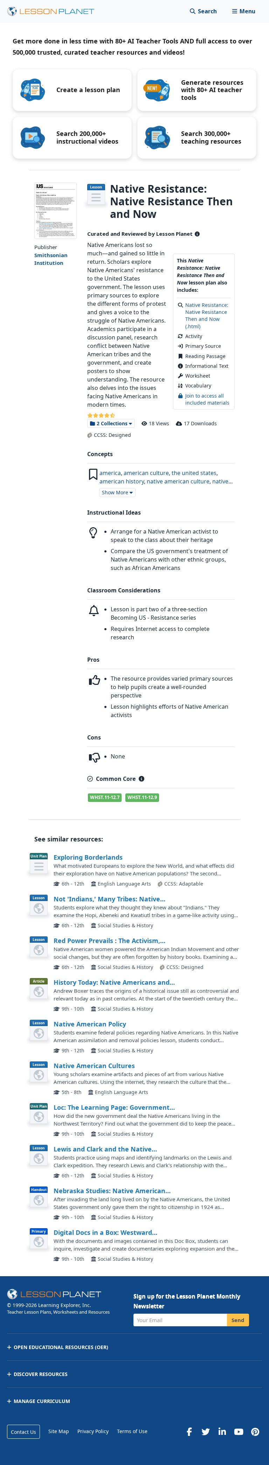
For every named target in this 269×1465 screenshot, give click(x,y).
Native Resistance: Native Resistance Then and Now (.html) (206, 316)
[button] (243, 11)
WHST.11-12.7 (104, 797)
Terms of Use (132, 1431)
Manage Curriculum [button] (42, 1401)
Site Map (58, 1431)
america (110, 473)
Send (238, 1319)
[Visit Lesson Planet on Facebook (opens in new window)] (189, 1432)
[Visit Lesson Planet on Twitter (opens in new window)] (206, 1432)
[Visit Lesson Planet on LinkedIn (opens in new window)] (222, 1432)
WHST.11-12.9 (142, 797)
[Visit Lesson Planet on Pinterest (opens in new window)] (255, 1432)
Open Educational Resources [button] (61, 1347)
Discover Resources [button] (41, 1374)
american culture (146, 473)
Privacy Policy (93, 1431)
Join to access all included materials (207, 399)
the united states (194, 473)
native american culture (178, 481)
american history (121, 481)
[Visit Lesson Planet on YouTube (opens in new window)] (239, 1432)
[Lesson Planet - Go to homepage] (54, 11)
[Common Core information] (141, 779)
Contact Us (23, 1432)
